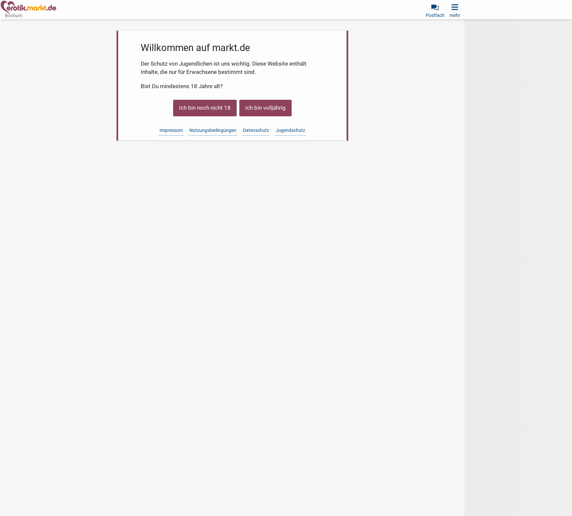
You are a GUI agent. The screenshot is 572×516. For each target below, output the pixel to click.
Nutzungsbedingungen (212, 130)
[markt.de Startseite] (28, 8)
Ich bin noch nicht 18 (205, 107)
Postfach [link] (435, 15)
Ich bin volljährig (265, 107)
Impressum (171, 130)
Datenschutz (256, 130)
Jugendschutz (290, 130)
